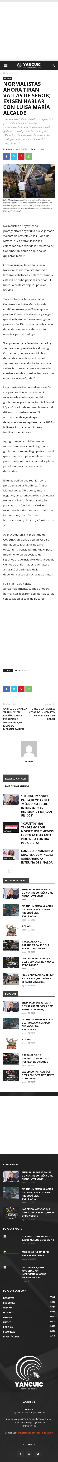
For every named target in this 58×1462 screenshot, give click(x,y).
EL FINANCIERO (21, 670)
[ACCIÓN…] (11, 930)
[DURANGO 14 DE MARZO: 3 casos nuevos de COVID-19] (11, 1240)
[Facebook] (6, 156)
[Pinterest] (21, 156)
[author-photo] (29, 756)
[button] (5, 65)
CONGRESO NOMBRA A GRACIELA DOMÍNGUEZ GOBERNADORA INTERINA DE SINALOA (37, 856)
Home (6, 73)
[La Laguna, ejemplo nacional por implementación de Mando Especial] (11, 1271)
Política (8, 858)
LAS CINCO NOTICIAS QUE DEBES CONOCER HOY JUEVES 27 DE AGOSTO (38, 962)
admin (9, 149)
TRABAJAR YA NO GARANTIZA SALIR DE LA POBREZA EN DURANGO (35, 945)
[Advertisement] (29, 31)
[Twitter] (14, 156)
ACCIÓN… (27, 926)
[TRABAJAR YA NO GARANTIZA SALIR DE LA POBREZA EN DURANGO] (11, 945)
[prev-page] (5, 871)
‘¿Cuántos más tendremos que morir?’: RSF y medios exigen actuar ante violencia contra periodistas (37, 833)
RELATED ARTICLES (16, 778)
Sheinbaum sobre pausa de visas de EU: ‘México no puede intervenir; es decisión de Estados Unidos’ (37, 805)
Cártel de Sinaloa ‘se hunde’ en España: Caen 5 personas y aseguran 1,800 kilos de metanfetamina (15, 719)
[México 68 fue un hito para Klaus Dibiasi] (11, 1255)
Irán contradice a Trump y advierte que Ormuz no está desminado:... (38, 978)
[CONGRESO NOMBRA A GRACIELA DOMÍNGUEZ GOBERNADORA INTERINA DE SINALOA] (11, 854)
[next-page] (10, 871)
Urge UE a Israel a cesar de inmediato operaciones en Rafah (42, 713)
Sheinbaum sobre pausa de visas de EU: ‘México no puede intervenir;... (37, 893)
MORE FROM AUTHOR (17, 786)
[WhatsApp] (28, 156)
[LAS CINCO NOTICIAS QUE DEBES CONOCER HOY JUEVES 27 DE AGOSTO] (11, 962)
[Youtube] (37, 1454)
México (15, 73)
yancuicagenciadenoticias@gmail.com (34, 1432)
